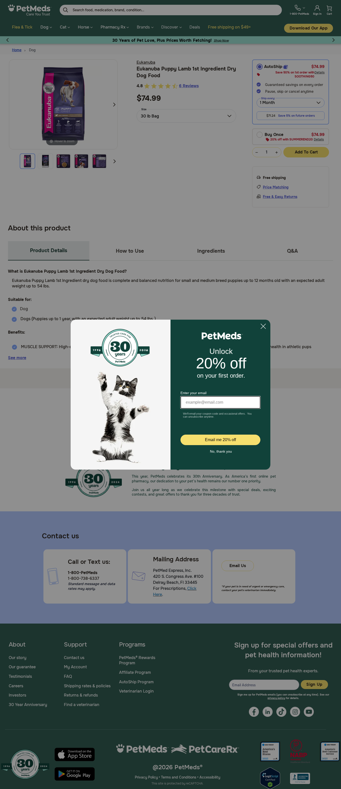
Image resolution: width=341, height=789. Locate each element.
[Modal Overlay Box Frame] (170, 395)
